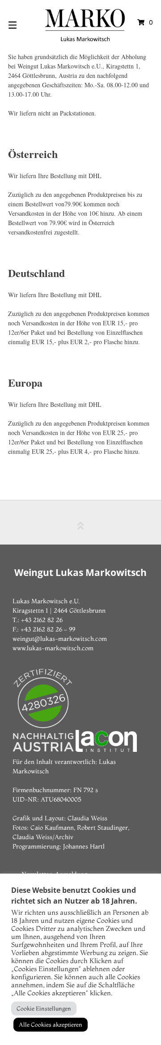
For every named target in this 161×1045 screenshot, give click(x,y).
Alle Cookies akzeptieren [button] (50, 1024)
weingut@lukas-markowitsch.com (60, 639)
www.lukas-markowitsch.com (53, 648)
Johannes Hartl (84, 846)
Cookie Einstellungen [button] (44, 1008)
